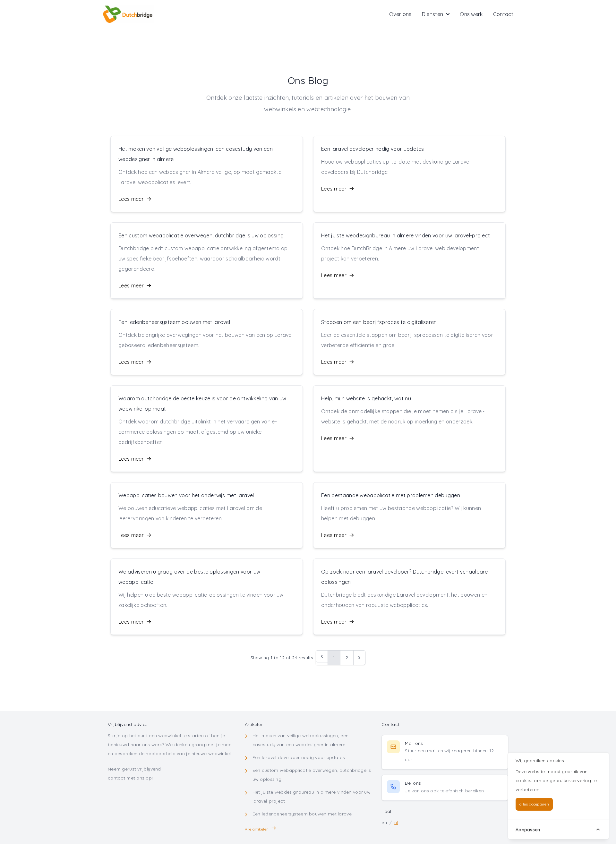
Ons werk (471, 14)
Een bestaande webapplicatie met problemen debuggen (390, 495)
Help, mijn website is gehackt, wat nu (366, 398)
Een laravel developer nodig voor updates (372, 149)
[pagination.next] (359, 657)
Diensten (432, 14)
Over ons (400, 14)
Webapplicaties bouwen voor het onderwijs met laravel (186, 495)
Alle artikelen (257, 829)
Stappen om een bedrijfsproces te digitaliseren (379, 322)
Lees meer (131, 199)
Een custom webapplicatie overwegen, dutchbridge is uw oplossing (201, 235)
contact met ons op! (130, 778)
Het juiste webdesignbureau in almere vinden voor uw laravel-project (405, 235)
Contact (503, 14)
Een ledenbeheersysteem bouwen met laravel (174, 322)
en (384, 822)
